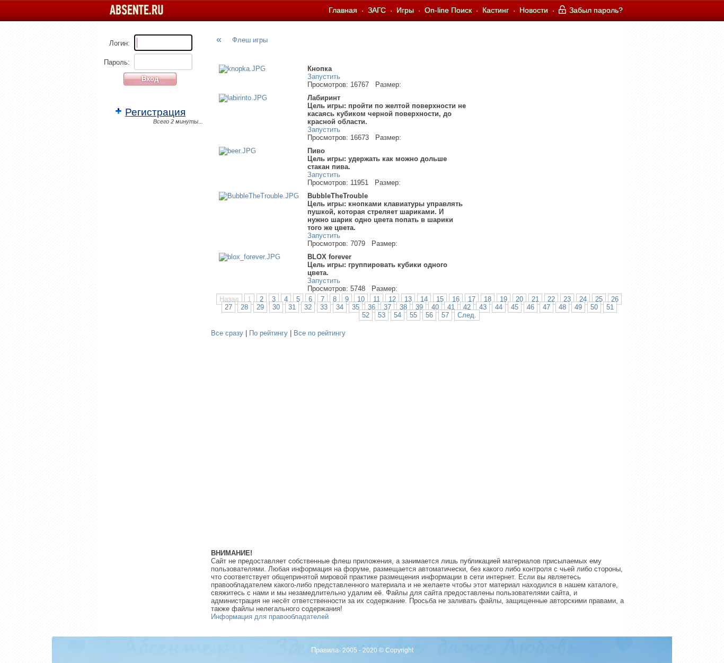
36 (371, 307)
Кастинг (495, 10)
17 (471, 299)
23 (567, 299)
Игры (405, 10)
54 (397, 315)
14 (424, 299)
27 (228, 307)
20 (519, 299)
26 (615, 299)
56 (429, 315)
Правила (325, 650)
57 (445, 315)
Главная (343, 10)
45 (514, 307)
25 (599, 299)
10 (361, 299)
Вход (150, 79)
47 (546, 307)
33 (324, 307)
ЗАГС (377, 10)
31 (292, 307)
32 (308, 307)
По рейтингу (268, 333)
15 (440, 299)
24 (583, 299)
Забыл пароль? (595, 10)
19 (503, 299)
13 (408, 299)
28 (244, 307)
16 (456, 299)
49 (578, 307)
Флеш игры (250, 40)
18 (487, 299)
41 (451, 307)
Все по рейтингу (320, 333)
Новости (533, 10)
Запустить (323, 77)
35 (355, 307)
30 (276, 307)
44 (498, 307)
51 (610, 307)
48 (562, 307)
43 (483, 307)
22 (551, 299)
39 (419, 307)
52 (365, 315)
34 (339, 307)
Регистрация (155, 112)
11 (376, 299)
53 (381, 315)
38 (403, 307)
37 (387, 307)
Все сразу (227, 333)
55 (413, 315)
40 (435, 307)
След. (466, 315)
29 (260, 307)
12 (392, 299)
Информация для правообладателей (270, 617)
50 (594, 307)
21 (535, 299)
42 (467, 307)
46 (530, 307)
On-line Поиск (448, 10)
